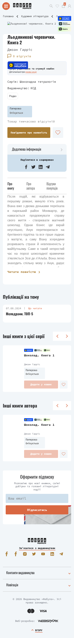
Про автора (30, 186)
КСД (33, 88)
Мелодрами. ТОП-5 (19, 313)
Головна (8, 16)
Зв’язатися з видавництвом (37, 548)
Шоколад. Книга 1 (39, 355)
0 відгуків (22, 56)
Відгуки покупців (51, 186)
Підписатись (37, 510)
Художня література (34, 16)
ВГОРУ (38, 630)
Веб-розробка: (25, 621)
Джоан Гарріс (19, 49)
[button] (26, 166)
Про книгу (10, 186)
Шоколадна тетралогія (38, 81)
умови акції (31, 71)
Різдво (12, 96)
